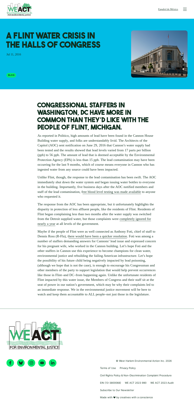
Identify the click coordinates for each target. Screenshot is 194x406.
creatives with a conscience (136, 397)
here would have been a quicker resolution (98, 236)
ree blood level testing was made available (112, 192)
